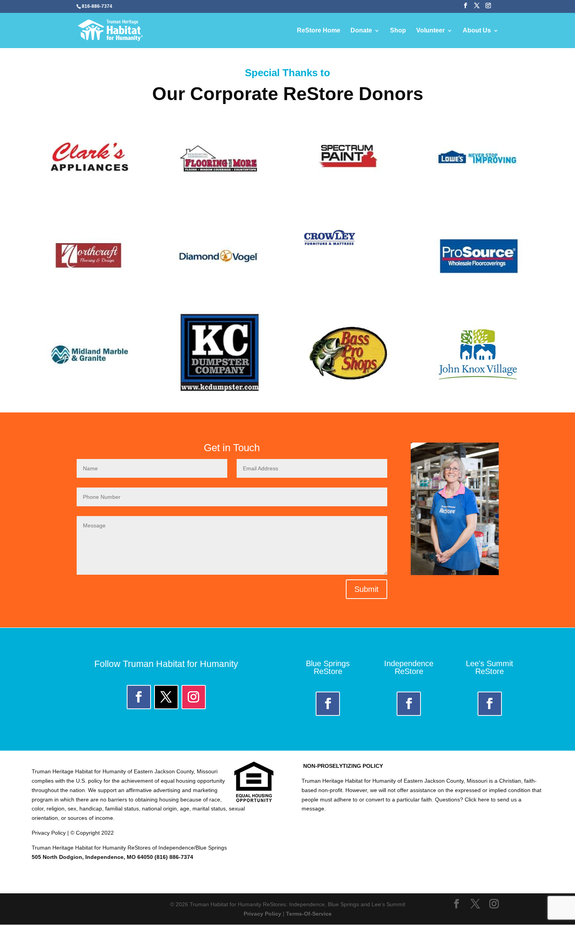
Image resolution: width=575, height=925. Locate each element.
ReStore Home (318, 31)
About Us (477, 31)
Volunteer (430, 31)
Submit (366, 589)
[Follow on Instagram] (193, 697)
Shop (398, 31)
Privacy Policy (262, 914)
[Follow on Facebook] (139, 697)
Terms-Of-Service (309, 914)
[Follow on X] (166, 697)
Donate (361, 31)
